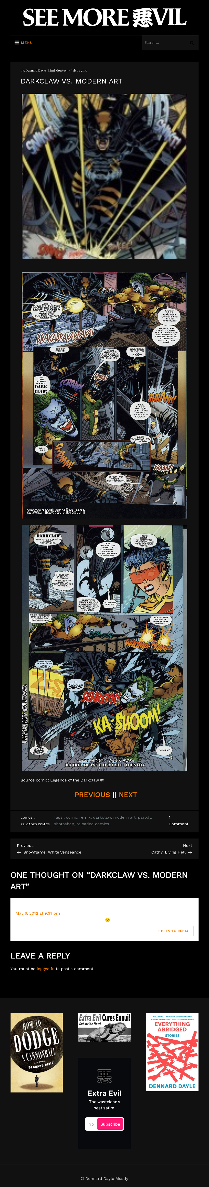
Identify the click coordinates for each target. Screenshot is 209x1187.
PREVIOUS (92, 794)
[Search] (192, 42)
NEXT (128, 794)
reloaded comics (92, 823)
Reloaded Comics (35, 824)
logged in (46, 968)
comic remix (78, 817)
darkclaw (102, 817)
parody (144, 817)
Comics (26, 817)
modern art (124, 817)
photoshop (64, 823)
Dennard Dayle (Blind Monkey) (46, 70)
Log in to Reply (173, 931)
